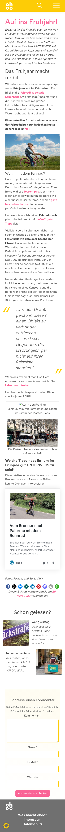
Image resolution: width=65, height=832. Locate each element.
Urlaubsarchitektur (17, 385)
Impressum (32, 819)
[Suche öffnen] (39, 5)
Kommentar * (32, 715)
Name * (32, 747)
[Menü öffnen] (56, 6)
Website (32, 777)
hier (27, 128)
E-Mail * (32, 762)
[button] (8, 586)
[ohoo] (9, 5)
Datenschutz (32, 824)
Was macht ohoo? (32, 815)
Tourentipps (31, 191)
